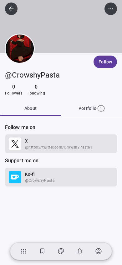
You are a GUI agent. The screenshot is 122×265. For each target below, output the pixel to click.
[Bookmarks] (42, 251)
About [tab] (30, 108)
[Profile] (98, 251)
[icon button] (11, 9)
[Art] (61, 251)
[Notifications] (80, 251)
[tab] (91, 108)
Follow (105, 61)
